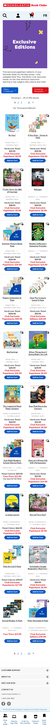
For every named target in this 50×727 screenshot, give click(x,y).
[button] (5, 719)
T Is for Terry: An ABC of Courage (12, 190)
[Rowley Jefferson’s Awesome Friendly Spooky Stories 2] (38, 231)
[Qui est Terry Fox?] (38, 503)
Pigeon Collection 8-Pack (12, 299)
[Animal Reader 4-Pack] (12, 609)
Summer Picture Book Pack (12, 245)
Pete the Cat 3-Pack (12, 566)
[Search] (5, 16)
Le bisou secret (12, 515)
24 (30, 102)
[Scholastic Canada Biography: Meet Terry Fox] (38, 554)
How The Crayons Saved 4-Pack (38, 299)
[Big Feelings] (12, 340)
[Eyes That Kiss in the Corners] (37, 394)
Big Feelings (12, 352)
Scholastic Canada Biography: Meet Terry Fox (38, 567)
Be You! (12, 135)
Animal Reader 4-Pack (12, 621)
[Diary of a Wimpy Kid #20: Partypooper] (38, 448)
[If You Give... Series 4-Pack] (38, 123)
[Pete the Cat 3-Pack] (12, 554)
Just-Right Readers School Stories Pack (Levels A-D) (12, 461)
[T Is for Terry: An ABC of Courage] (12, 177)
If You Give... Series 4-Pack (38, 136)
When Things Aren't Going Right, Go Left (37, 353)
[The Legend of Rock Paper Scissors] (12, 394)
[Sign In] (18, 15)
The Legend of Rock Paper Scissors (12, 407)
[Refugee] (38, 177)
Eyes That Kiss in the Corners (38, 407)
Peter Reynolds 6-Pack (38, 621)
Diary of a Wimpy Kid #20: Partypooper (37, 461)
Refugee (38, 189)
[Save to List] (21, 115)
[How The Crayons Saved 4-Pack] (38, 286)
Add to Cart (12, 160)
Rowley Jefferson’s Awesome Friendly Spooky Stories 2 (38, 245)
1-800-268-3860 (7, 698)
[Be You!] (12, 123)
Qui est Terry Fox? (38, 515)
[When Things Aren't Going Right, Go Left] (38, 340)
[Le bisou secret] (12, 503)
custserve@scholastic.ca (10, 694)
